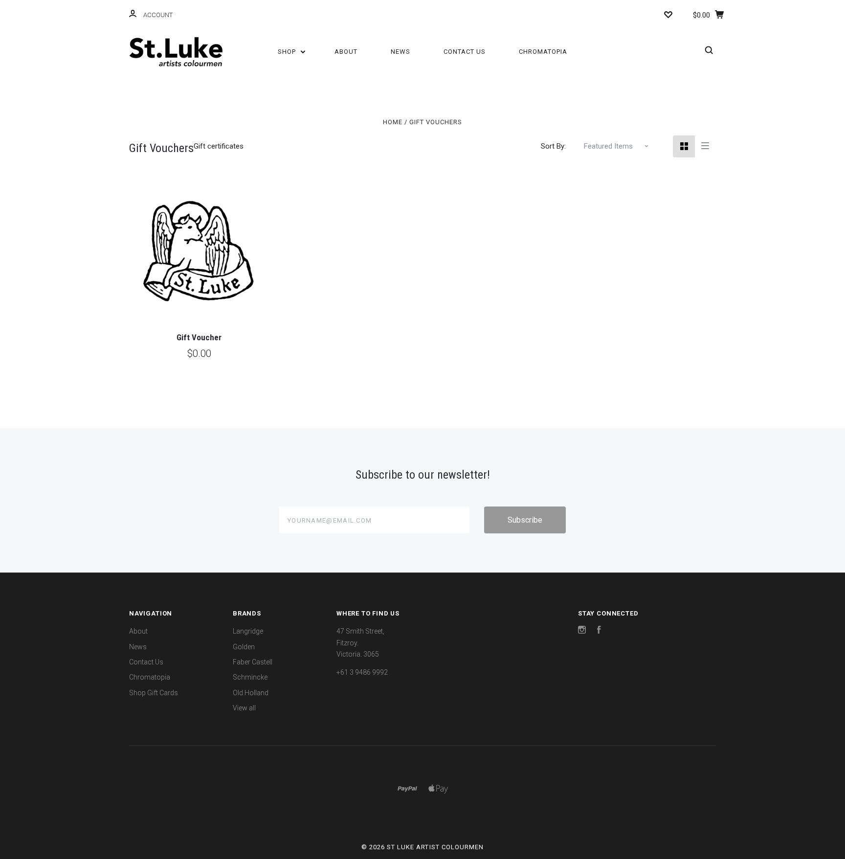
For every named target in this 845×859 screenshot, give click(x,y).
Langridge (248, 631)
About (345, 51)
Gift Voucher (199, 337)
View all (244, 708)
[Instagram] (582, 631)
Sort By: (553, 146)
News (400, 51)
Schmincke (250, 677)
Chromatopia (543, 51)
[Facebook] (599, 631)
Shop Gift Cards (153, 693)
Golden (244, 647)
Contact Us (465, 51)
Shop (288, 51)
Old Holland (250, 693)
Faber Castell (252, 662)
